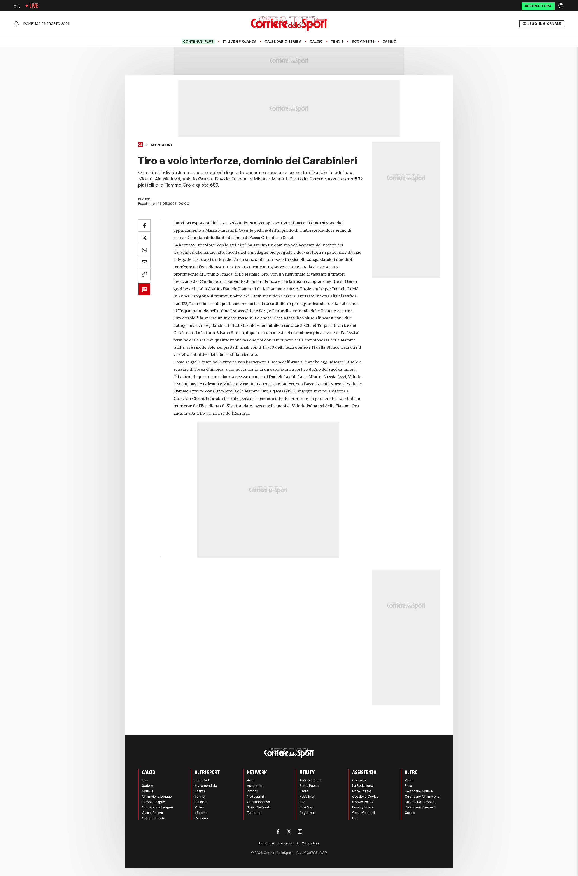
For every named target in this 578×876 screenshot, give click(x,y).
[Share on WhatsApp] (144, 250)
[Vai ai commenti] (144, 289)
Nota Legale (361, 791)
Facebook (266, 843)
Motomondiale (206, 785)
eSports (201, 813)
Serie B (147, 791)
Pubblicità (307, 796)
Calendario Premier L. (421, 807)
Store (304, 791)
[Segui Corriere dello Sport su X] (289, 831)
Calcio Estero (152, 813)
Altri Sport (161, 145)
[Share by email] (144, 262)
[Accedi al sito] (561, 5)
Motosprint (255, 796)
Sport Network (258, 807)
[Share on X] (144, 238)
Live (33, 6)
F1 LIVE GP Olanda (239, 42)
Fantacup (254, 813)
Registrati (307, 813)
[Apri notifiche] (16, 23)
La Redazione (362, 785)
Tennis (337, 42)
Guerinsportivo (258, 802)
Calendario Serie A (283, 42)
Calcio (316, 42)
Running (201, 802)
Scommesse (363, 42)
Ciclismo (201, 818)
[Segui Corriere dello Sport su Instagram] (300, 831)
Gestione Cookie (365, 796)
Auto (251, 780)
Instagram (285, 843)
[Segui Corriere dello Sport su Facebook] (278, 831)
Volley (199, 807)
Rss (302, 802)
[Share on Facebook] (144, 225)
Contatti (359, 780)
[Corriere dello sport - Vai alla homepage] (289, 23)
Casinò (389, 42)
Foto (408, 785)
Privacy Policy (363, 807)
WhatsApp (310, 843)
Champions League (157, 796)
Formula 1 (202, 780)
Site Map (306, 807)
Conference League (157, 807)
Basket (200, 791)
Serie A (147, 785)
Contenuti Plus (198, 41)
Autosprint (255, 785)
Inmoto (252, 791)
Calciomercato (153, 818)
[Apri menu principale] (17, 5)
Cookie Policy (362, 802)
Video (409, 780)
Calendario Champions (422, 796)
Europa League (153, 802)
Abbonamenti (310, 780)
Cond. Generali (363, 813)
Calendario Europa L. (420, 802)
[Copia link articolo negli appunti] (144, 274)
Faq (355, 818)
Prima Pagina (309, 785)
